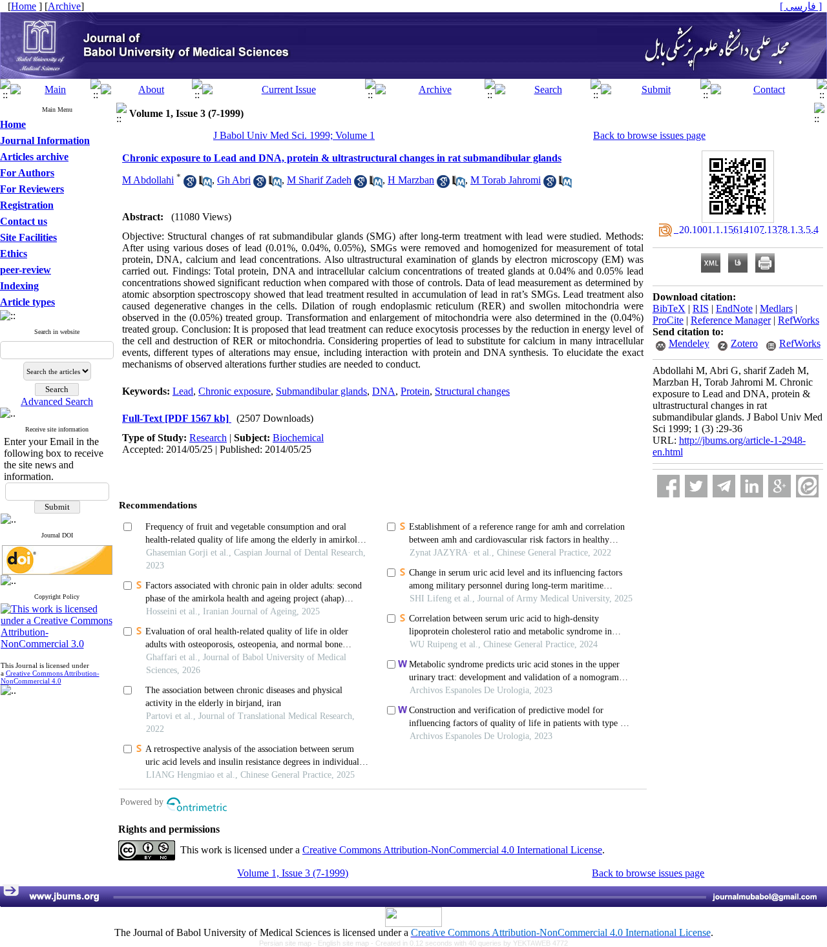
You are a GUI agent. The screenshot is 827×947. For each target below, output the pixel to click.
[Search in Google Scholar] (189, 184)
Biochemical (298, 437)
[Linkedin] (751, 486)
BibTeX (669, 308)
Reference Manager (731, 320)
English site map (344, 943)
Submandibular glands (321, 391)
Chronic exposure (234, 391)
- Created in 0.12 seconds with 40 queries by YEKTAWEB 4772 (469, 943)
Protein (415, 391)
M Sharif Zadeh (319, 179)
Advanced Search (57, 401)
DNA (383, 391)
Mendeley (689, 343)
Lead (183, 391)
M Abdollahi (148, 179)
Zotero (744, 343)
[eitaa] (807, 486)
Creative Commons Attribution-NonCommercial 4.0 (50, 677)
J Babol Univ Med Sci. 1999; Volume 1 (294, 135)
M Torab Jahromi (505, 179)
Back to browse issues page (649, 135)
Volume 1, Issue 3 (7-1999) (292, 873)
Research (208, 437)
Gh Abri (234, 179)
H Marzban (411, 179)
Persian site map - (288, 943)
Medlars (776, 308)
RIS (701, 308)
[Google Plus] (779, 486)
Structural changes (472, 391)
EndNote (734, 308)
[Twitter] (696, 486)
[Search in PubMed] (205, 184)
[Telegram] (724, 486)
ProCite (668, 320)
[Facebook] (668, 486)
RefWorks (798, 320)
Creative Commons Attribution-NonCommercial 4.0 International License (452, 849)
